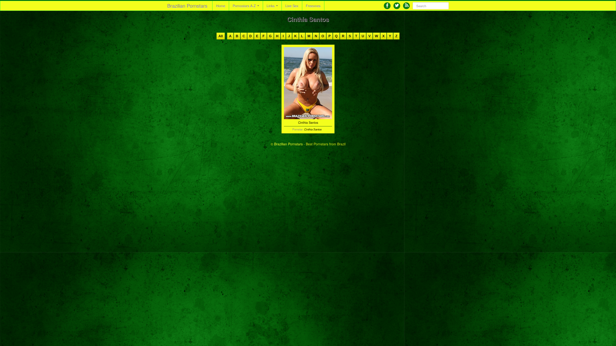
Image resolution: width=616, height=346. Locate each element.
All (220, 36)
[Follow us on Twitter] (396, 5)
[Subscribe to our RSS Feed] (406, 5)
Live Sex (291, 5)
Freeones (313, 5)
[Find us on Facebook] (387, 5)
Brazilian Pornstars (187, 5)
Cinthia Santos (313, 129)
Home (220, 5)
